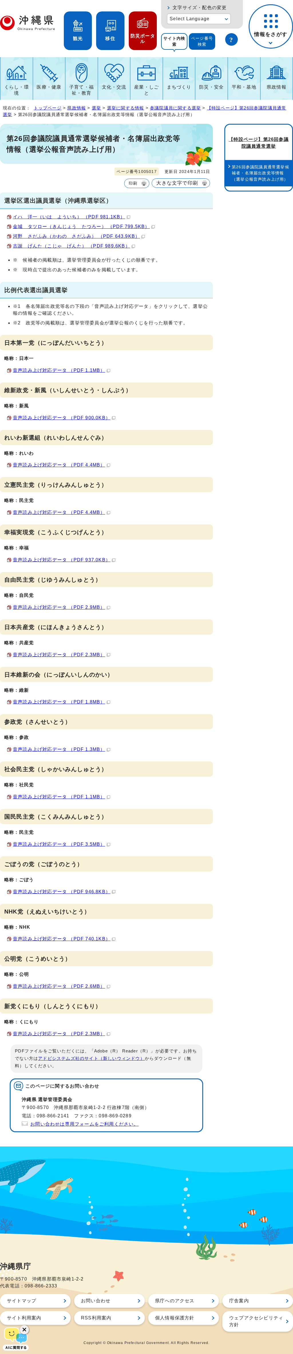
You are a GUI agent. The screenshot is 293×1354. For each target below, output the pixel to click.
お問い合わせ (95, 1300)
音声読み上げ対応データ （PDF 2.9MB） (59, 607)
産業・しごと (146, 90)
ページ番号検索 (202, 41)
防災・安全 (211, 87)
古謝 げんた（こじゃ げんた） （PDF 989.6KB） (71, 246)
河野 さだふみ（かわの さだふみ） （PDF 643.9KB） (76, 236)
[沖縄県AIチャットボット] (16, 1338)
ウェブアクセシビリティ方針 (256, 1321)
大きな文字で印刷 (177, 183)
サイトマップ (21, 1300)
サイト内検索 (174, 41)
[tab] (174, 41)
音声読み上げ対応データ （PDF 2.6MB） (59, 986)
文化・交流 (114, 87)
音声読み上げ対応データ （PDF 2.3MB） (59, 654)
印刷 (133, 183)
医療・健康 (49, 87)
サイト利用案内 (24, 1317)
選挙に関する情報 (125, 107)
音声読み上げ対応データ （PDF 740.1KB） (61, 938)
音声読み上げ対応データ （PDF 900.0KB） (61, 417)
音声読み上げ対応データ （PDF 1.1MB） (59, 370)
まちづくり (179, 87)
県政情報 (276, 87)
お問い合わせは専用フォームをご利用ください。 (84, 1124)
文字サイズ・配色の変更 (200, 7)
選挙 (96, 107)
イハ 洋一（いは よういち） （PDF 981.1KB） (69, 216)
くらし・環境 (16, 90)
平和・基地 (244, 87)
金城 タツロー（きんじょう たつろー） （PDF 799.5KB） (81, 226)
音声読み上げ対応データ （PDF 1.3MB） (59, 749)
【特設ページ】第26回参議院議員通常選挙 (259, 143)
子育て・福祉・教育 (81, 90)
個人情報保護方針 (175, 1317)
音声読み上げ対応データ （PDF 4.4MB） (59, 464)
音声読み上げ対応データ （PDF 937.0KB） (61, 559)
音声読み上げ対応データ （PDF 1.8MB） (59, 701)
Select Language (189, 18)
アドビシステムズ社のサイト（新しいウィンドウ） (91, 1058)
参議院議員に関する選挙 (175, 107)
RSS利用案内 (96, 1317)
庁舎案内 (239, 1300)
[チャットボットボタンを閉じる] (24, 1329)
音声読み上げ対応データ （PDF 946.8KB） (61, 891)
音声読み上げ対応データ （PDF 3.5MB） (59, 844)
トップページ (48, 107)
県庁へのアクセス (175, 1300)
